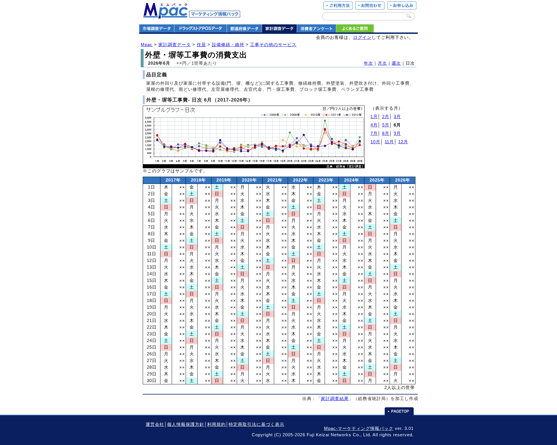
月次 (382, 63)
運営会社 (155, 424)
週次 (396, 63)
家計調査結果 (335, 398)
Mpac (147, 44)
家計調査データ (174, 44)
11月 (389, 142)
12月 (403, 142)
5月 (385, 125)
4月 (374, 125)
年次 (368, 63)
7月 (374, 133)
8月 (385, 133)
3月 (397, 116)
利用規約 (216, 424)
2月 (385, 116)
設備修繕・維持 (228, 44)
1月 (374, 116)
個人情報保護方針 (185, 424)
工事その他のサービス (273, 44)
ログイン (362, 37)
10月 (375, 142)
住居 (201, 44)
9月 (397, 133)
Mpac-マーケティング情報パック (358, 428)
